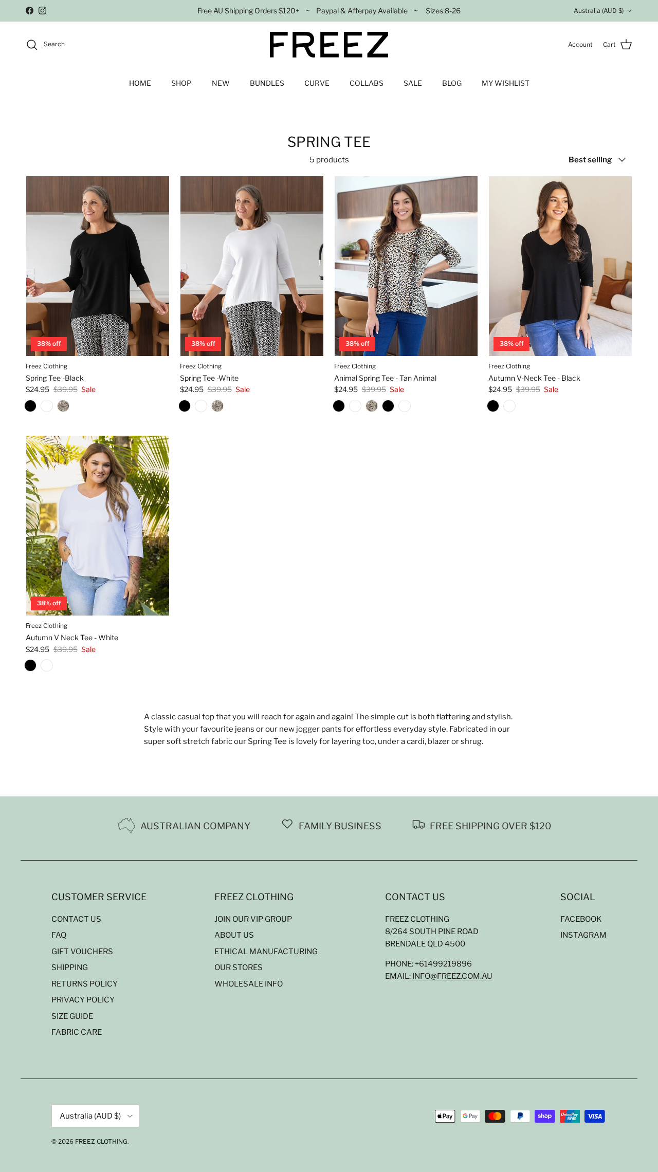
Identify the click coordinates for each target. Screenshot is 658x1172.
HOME (140, 83)
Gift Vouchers (82, 951)
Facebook (581, 919)
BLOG (452, 83)
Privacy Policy (83, 999)
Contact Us (76, 919)
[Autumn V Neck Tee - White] (404, 408)
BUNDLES (267, 83)
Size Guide (72, 1016)
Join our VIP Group (253, 919)
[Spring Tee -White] (47, 408)
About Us (234, 935)
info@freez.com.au (452, 976)
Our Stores (238, 967)
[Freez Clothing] (329, 45)
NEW (221, 83)
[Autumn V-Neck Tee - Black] (388, 408)
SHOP (181, 83)
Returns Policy (84, 984)
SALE (413, 83)
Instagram (583, 935)
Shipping (69, 967)
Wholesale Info (248, 984)
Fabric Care (76, 1032)
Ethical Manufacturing (266, 951)
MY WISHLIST (505, 83)
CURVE (317, 83)
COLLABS (366, 83)
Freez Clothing (101, 1141)
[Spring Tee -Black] (30, 408)
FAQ (58, 935)
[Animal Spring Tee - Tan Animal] (63, 408)
